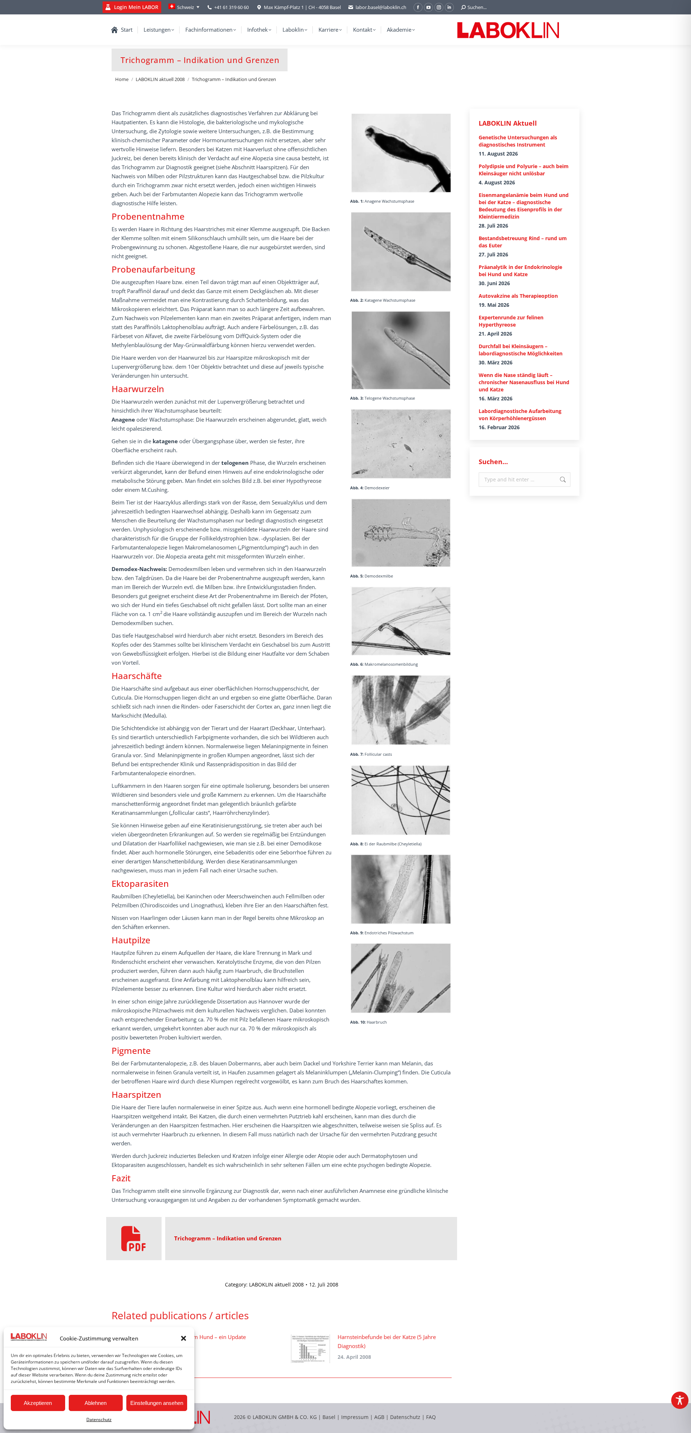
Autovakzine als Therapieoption (518, 295)
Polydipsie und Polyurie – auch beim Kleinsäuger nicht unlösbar (524, 170)
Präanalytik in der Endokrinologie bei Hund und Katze (520, 271)
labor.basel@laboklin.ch (381, 7)
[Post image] (310, 1348)
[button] (183, 1338)
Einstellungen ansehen (156, 1403)
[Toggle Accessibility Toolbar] (679, 1400)
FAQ (431, 1417)
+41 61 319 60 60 (231, 7)
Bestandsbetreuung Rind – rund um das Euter (523, 242)
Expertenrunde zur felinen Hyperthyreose (511, 321)
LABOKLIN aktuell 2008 (276, 1284)
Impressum (355, 1417)
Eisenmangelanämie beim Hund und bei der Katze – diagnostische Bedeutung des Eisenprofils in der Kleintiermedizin (524, 206)
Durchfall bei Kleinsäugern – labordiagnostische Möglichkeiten (521, 350)
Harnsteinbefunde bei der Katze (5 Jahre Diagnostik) (387, 1341)
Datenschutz (99, 1419)
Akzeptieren (38, 1403)
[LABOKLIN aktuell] (134, 1238)
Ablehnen (96, 1403)
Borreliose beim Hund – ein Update (202, 1336)
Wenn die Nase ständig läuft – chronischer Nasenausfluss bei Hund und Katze (524, 382)
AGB (380, 1417)
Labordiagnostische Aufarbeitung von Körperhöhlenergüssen (520, 415)
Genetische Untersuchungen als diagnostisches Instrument (518, 141)
